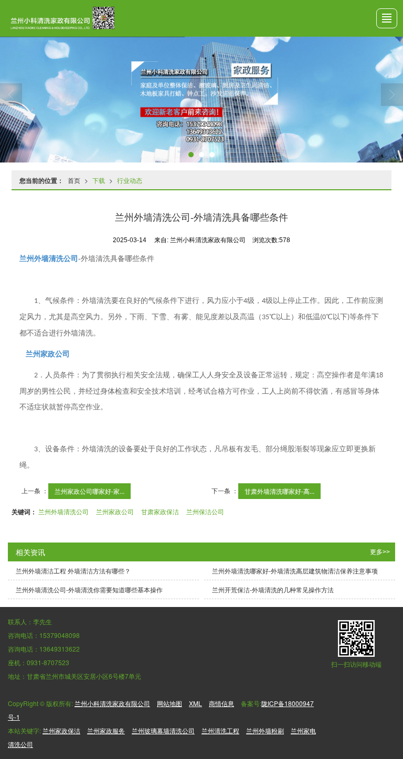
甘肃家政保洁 (160, 511)
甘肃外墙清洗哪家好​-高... (279, 490)
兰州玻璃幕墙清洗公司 (163, 730)
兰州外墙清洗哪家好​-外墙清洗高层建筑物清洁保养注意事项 (295, 570)
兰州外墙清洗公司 (63, 511)
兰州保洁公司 (205, 511)
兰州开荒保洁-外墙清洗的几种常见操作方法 (273, 589)
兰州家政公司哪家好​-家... (89, 490)
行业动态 (129, 180)
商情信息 (221, 703)
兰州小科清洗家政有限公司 (112, 703)
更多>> (380, 552)
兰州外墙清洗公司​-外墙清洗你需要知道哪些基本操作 (89, 589)
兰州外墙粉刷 (265, 730)
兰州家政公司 (115, 511)
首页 (74, 180)
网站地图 (169, 703)
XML (195, 703)
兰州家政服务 (106, 730)
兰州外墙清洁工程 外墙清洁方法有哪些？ (73, 570)
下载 (98, 180)
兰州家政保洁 (61, 730)
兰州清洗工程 (220, 730)
